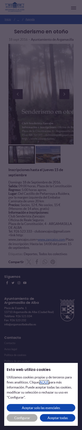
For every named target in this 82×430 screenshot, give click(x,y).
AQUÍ (44, 382)
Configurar (22, 418)
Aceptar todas (58, 418)
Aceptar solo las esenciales (41, 408)
